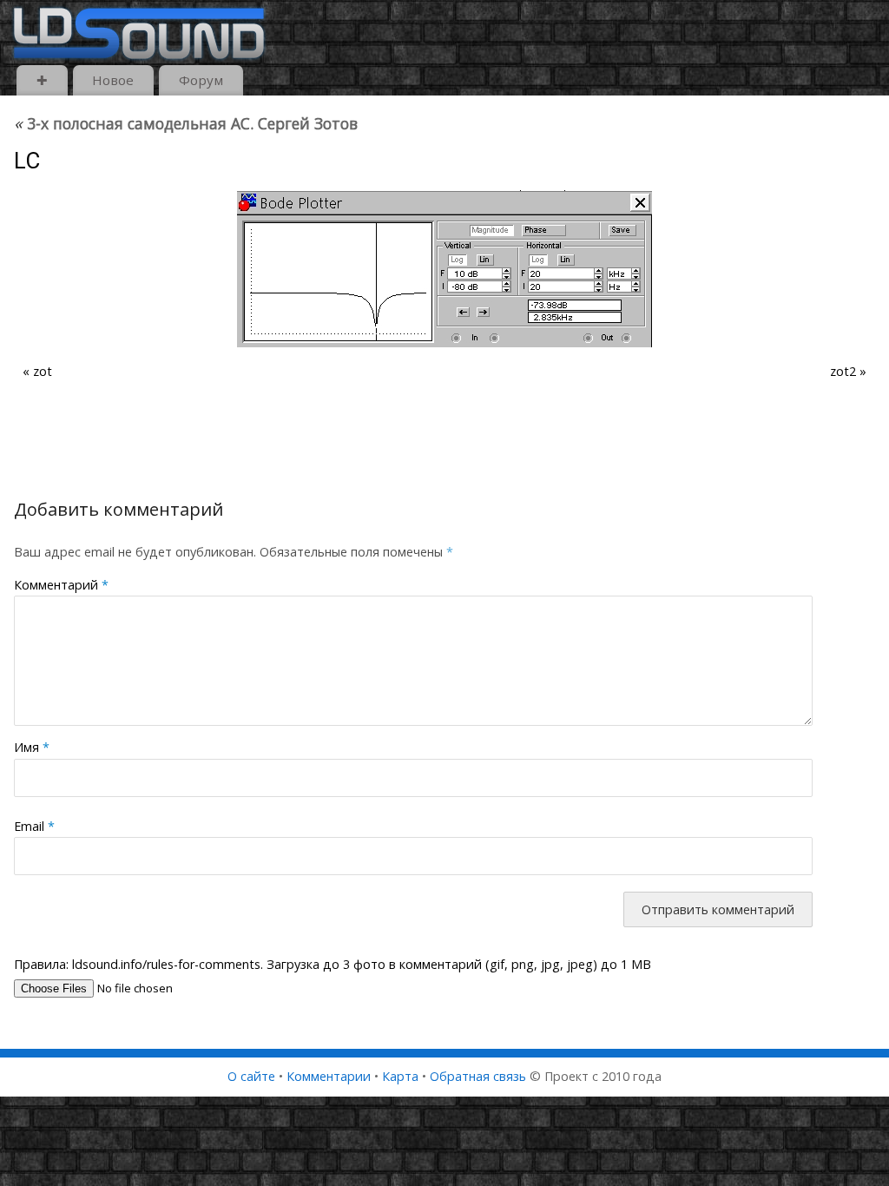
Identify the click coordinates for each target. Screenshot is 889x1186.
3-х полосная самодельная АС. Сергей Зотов (186, 123)
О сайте (251, 1076)
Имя (31, 747)
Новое (113, 80)
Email (34, 826)
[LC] (444, 268)
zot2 (843, 371)
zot (42, 371)
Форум (201, 80)
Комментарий (61, 585)
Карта (400, 1076)
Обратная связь (478, 1076)
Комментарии (328, 1076)
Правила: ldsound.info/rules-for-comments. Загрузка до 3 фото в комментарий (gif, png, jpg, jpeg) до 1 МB (332, 964)
